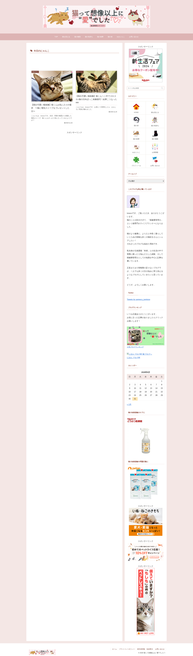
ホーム (114, 649)
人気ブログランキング (135, 347)
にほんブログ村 (133, 358)
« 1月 (129, 404)
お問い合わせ (160, 649)
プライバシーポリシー (127, 649)
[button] (162, 88)
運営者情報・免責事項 (145, 649)
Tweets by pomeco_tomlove (138, 299)
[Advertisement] (74, 60)
